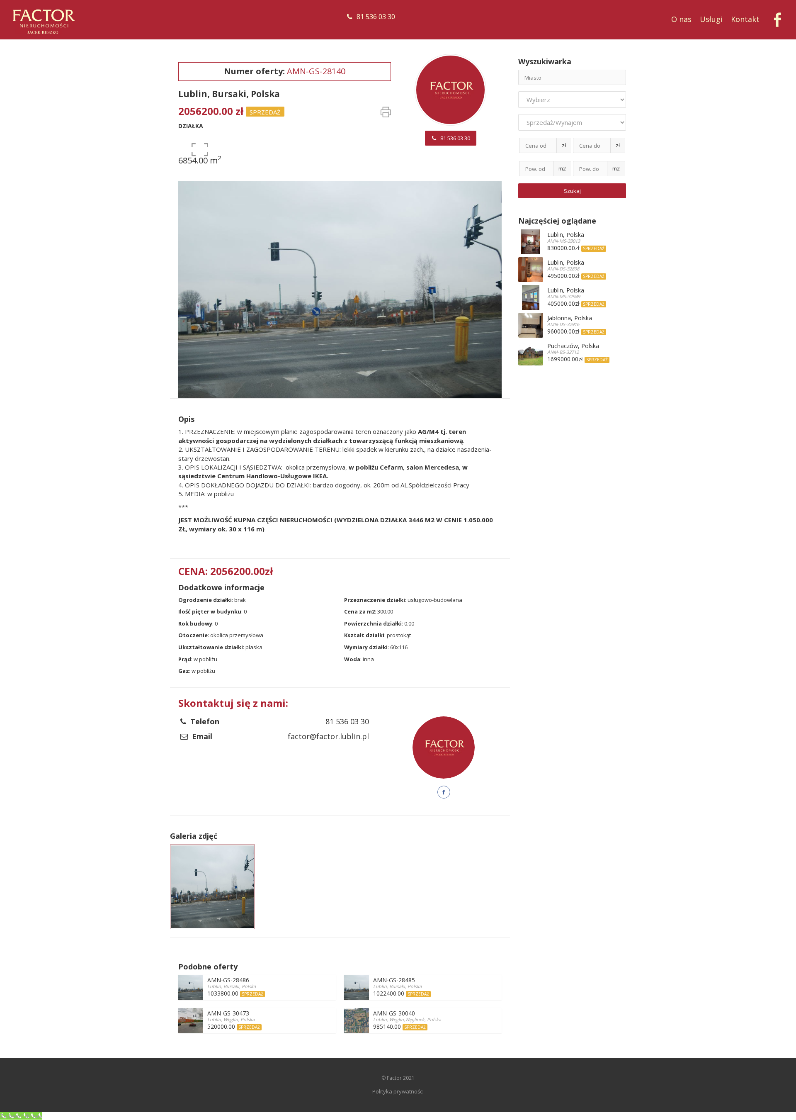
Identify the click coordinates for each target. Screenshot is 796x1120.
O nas (681, 19)
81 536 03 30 (376, 16)
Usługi (711, 19)
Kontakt (745, 19)
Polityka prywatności (398, 1091)
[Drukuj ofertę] (386, 114)
